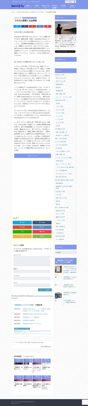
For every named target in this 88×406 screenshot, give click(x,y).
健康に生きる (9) (60, 217)
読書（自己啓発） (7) (61, 132)
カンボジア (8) (60, 122)
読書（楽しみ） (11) (61, 198)
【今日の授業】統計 (45, 346)
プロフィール (37, 6)
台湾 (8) (58, 125)
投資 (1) (58, 223)
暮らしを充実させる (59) (61, 207)
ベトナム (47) (59, 119)
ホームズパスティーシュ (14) (63, 173)
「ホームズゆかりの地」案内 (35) (65, 167)
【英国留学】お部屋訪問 (69, 292)
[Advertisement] (32, 172)
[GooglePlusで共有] (32, 26)
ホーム (14, 12)
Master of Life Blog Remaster (26, 401)
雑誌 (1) (58, 204)
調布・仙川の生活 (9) (61, 138)
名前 (15, 269)
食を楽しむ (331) (59, 74)
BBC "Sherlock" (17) (61, 177)
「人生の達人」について (45, 6)
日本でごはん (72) (60, 81)
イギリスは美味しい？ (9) (63, 151)
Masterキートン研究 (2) (62, 135)
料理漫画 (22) (59, 90)
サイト (15, 282)
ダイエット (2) (61, 220)
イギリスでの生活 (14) (61, 145)
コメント (17, 255)
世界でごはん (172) (61, 78)
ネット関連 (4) (60, 239)
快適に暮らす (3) (60, 210)
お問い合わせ (72, 6)
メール (16, 275)
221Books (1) (59, 161)
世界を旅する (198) (60, 100)
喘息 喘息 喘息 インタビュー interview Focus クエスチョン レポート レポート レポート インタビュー (32, 332)
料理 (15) (58, 87)
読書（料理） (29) (60, 94)
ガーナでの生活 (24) (60, 141)
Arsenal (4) (59, 148)
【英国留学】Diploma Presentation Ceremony (35, 314)
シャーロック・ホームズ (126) (63, 157)
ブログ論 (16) (59, 233)
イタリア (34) (59, 106)
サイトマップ (63, 6)
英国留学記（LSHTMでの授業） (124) (64, 187)
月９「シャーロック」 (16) (63, 164)
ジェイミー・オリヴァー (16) (63, 97)
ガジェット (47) (60, 213)
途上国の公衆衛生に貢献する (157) (64, 180)
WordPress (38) (60, 236)
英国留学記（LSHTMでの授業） (37, 12)
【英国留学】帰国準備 (28, 320)
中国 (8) (58, 103)
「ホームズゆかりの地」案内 (54, 6)
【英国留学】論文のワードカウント (32, 323)
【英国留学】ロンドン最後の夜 (30, 317)
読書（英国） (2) (60, 154)
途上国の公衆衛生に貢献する (23, 12)
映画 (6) (58, 201)
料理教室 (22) (59, 84)
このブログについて (28, 6)
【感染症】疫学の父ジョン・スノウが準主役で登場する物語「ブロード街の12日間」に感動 (36, 310)
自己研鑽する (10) (60, 129)
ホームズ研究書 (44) (61, 170)
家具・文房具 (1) (60, 226)
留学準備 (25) (59, 183)
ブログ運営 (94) (59, 229)
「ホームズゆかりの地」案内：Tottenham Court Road (28, 342)
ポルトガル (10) (60, 110)
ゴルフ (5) (58, 194)
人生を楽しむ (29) (60, 191)
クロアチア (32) (60, 113)
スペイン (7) (59, 116)
